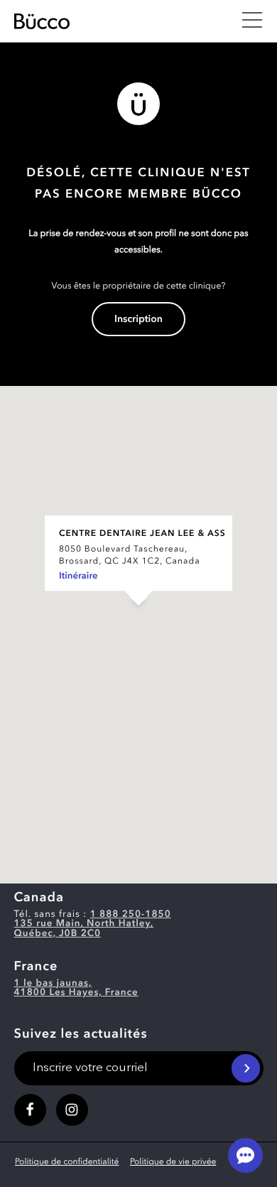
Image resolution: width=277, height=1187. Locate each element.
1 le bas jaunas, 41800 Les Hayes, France (76, 988)
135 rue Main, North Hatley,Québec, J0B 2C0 (84, 929)
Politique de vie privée (173, 1162)
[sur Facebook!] (30, 1110)
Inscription (138, 320)
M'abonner (246, 1068)
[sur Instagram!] (72, 1110)
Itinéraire (78, 576)
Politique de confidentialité (67, 1162)
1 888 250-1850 (130, 915)
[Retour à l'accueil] (120, 21)
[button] (138, 620)
